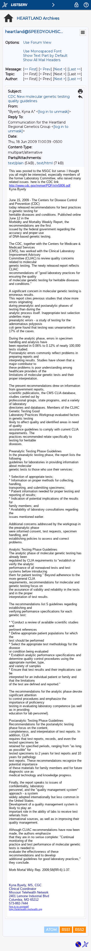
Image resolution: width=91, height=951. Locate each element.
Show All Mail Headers (41, 60)
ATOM (51, 929)
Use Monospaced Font (42, 51)
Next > (59, 69)
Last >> (75, 69)
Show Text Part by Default (45, 55)
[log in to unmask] (53, 111)
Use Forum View (37, 42)
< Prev (45, 69)
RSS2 (79, 929)
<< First (30, 69)
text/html (45, 163)
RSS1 (66, 929)
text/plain (16, 163)
